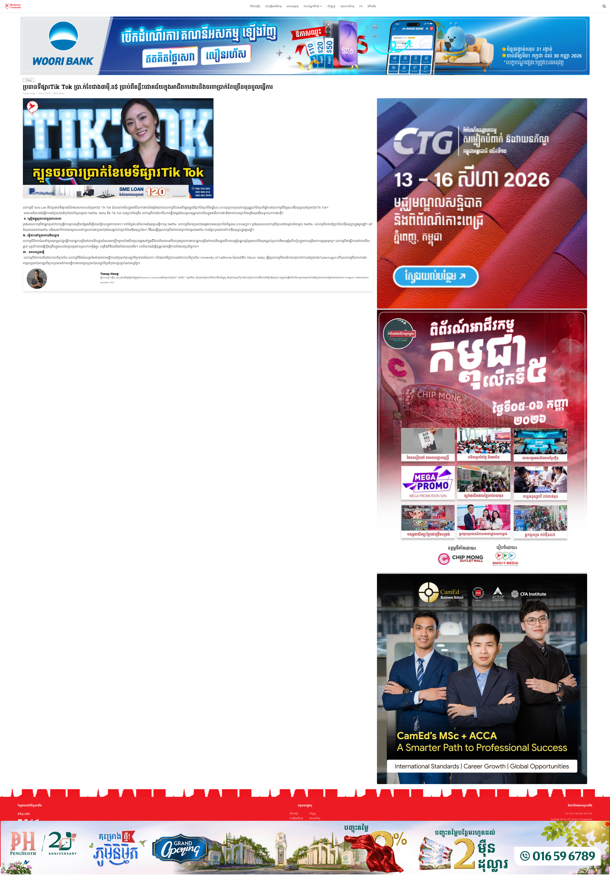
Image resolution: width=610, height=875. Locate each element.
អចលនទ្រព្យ (292, 6)
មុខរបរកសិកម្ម (347, 6)
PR (361, 6)
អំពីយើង (372, 6)
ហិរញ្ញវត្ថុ (331, 6)
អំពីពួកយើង (24, 813)
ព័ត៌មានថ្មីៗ (255, 6)
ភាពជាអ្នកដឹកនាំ (311, 6)
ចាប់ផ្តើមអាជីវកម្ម (273, 6)
